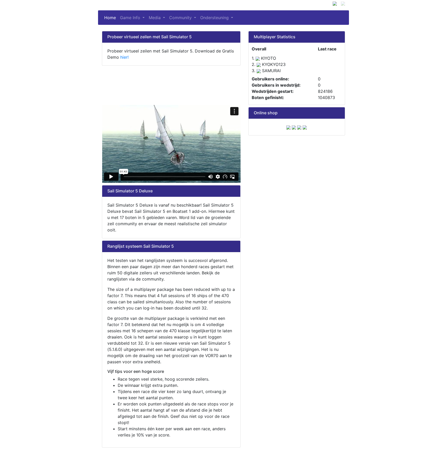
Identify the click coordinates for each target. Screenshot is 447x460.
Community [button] (181, 17)
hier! (124, 57)
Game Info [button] (130, 17)
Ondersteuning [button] (215, 17)
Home (111, 17)
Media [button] (155, 17)
